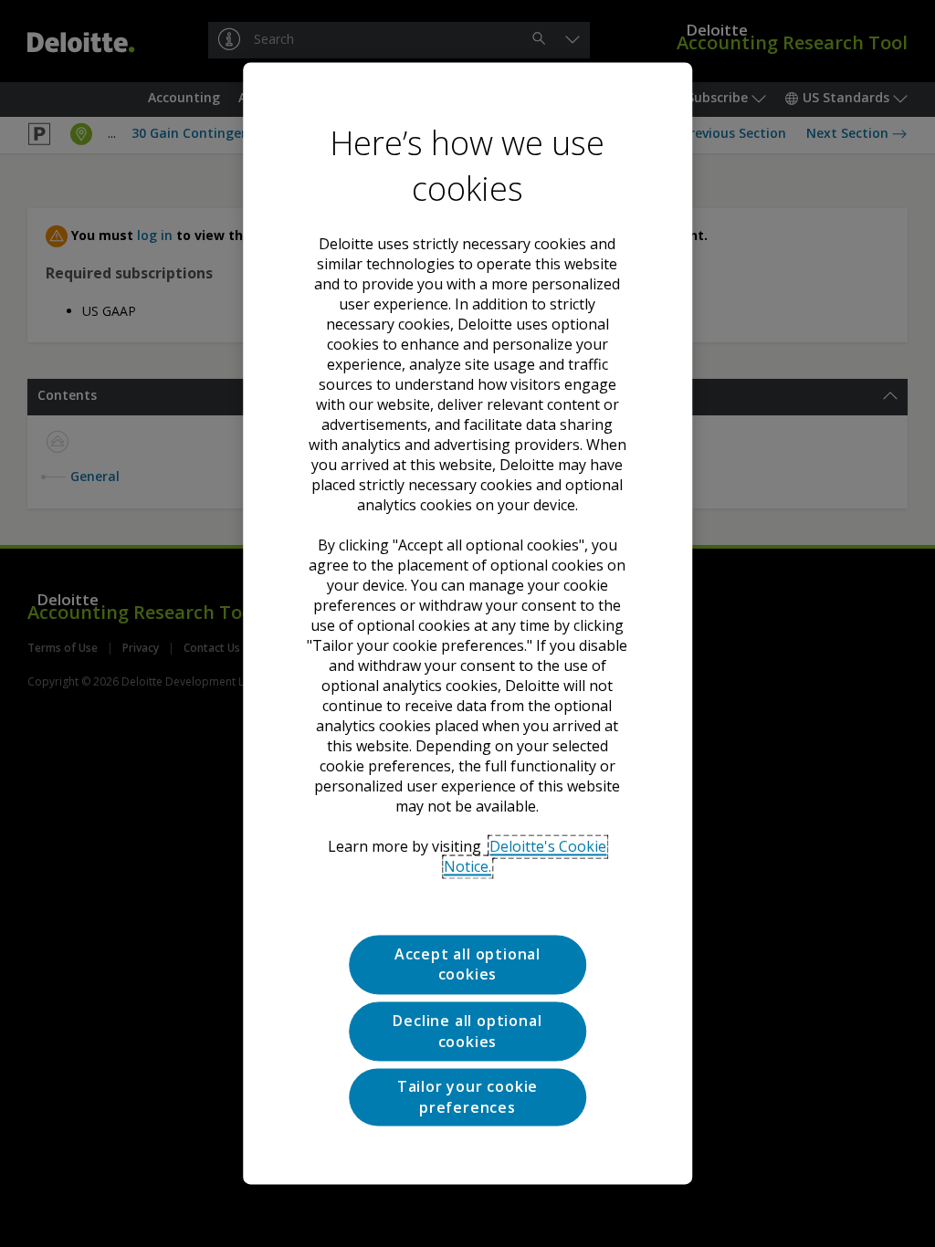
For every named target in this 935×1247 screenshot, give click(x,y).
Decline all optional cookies (467, 1031)
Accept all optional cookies (467, 964)
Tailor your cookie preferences (467, 1097)
